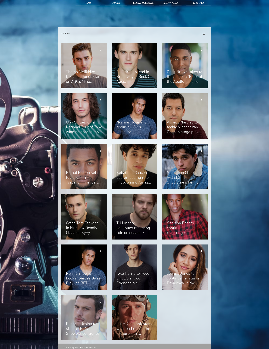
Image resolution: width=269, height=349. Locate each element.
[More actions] (102, 50)
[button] (203, 34)
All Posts (65, 33)
